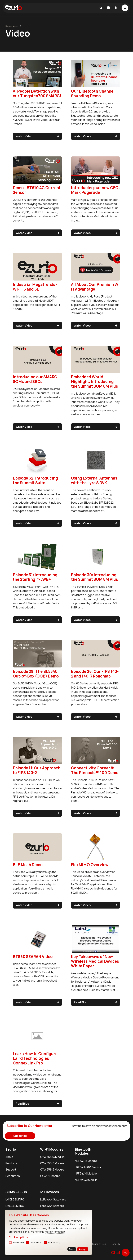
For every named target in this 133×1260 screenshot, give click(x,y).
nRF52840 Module (86, 1180)
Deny (72, 1249)
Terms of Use (99, 1243)
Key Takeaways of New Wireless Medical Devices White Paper (95, 961)
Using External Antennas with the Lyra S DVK (94, 480)
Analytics (35, 1242)
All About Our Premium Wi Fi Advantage (95, 287)
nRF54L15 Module (86, 1161)
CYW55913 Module (52, 1169)
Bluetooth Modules (83, 1151)
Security (115, 1243)
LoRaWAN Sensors (52, 1206)
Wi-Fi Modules (51, 1149)
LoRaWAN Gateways (53, 1199)
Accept (82, 1249)
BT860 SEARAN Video (33, 956)
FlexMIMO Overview (89, 864)
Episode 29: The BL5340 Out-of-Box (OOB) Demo (36, 674)
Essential (18, 1242)
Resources (12, 26)
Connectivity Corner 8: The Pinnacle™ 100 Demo (94, 770)
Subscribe (20, 1136)
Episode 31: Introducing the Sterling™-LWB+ (35, 577)
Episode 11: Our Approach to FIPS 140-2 (36, 770)
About (9, 1157)
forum (126, 1252)
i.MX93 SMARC (15, 1206)
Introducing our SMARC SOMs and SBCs (35, 379)
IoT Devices (49, 1192)
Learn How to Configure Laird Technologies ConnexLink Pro (35, 1058)
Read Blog (80, 1002)
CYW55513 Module (52, 1163)
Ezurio (11, 1149)
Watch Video (24, 136)
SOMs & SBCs (16, 1192)
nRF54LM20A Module (88, 1167)
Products (11, 1163)
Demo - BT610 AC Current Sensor (37, 190)
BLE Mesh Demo (28, 864)
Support (11, 1169)
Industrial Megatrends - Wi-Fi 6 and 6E (35, 287)
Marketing (54, 1242)
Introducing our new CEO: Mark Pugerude (95, 190)
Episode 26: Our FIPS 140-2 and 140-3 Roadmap (95, 674)
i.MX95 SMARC (15, 1199)
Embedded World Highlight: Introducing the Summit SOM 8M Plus (94, 381)
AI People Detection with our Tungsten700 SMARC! (37, 93)
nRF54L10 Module (86, 1173)
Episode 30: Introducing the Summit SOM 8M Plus (94, 577)
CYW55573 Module (52, 1157)
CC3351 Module (50, 1176)
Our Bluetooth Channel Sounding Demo (93, 93)
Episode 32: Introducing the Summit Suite (35, 480)
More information (55, 1231)
